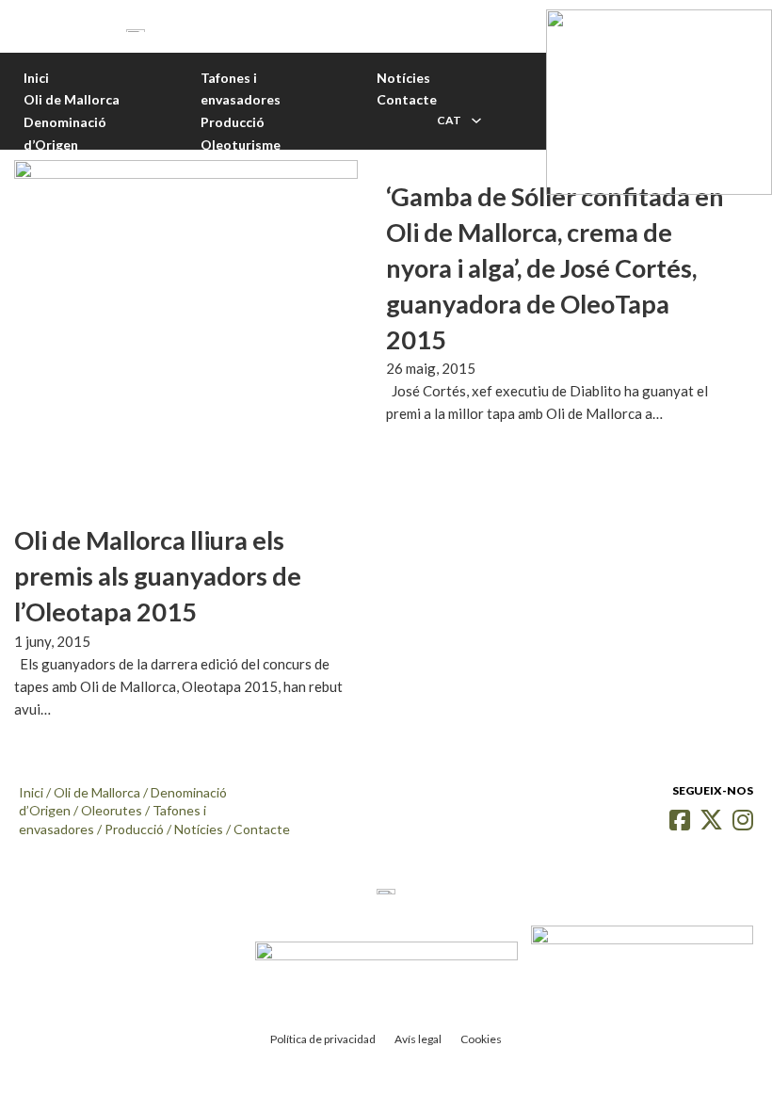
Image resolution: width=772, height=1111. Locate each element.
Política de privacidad (323, 1039)
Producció (233, 122)
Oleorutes (111, 810)
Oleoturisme (241, 145)
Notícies (403, 78)
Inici (36, 78)
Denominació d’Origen (65, 133)
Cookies (481, 1039)
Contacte (407, 99)
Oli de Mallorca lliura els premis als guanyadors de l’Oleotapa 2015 (157, 575)
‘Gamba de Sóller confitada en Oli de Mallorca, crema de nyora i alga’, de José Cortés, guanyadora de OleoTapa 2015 (555, 267)
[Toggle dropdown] (476, 120)
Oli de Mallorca (72, 99)
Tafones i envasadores (241, 89)
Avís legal (418, 1039)
